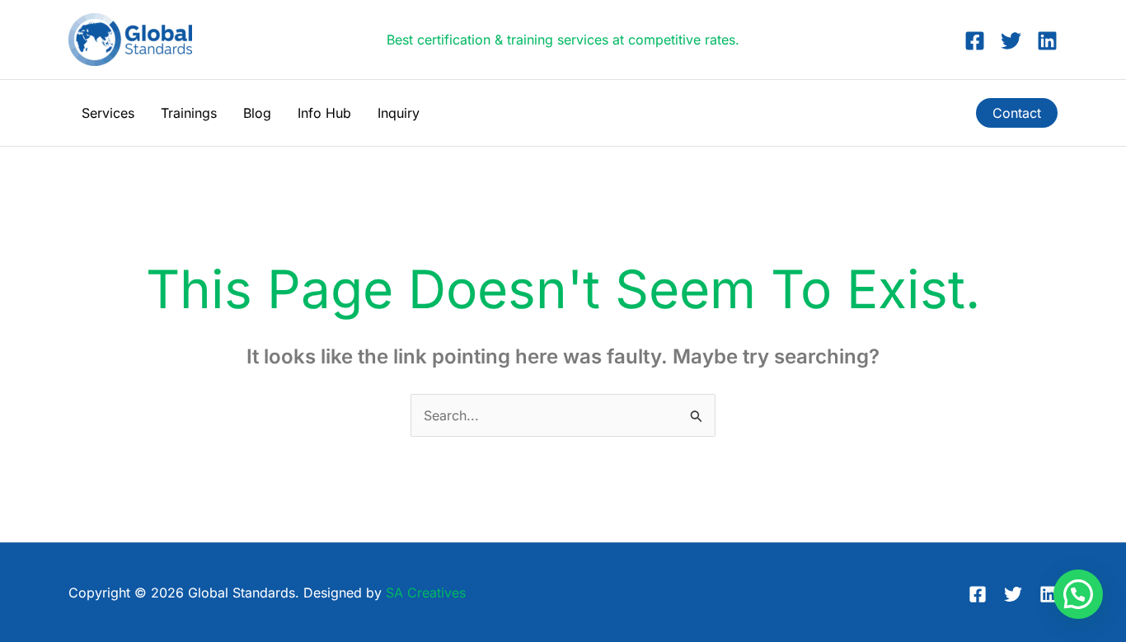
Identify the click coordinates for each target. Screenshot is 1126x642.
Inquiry (399, 113)
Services (108, 113)
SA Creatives (426, 592)
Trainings (189, 113)
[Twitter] (1011, 40)
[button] (1017, 113)
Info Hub (324, 113)
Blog (257, 113)
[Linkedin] (1047, 40)
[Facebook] (974, 40)
